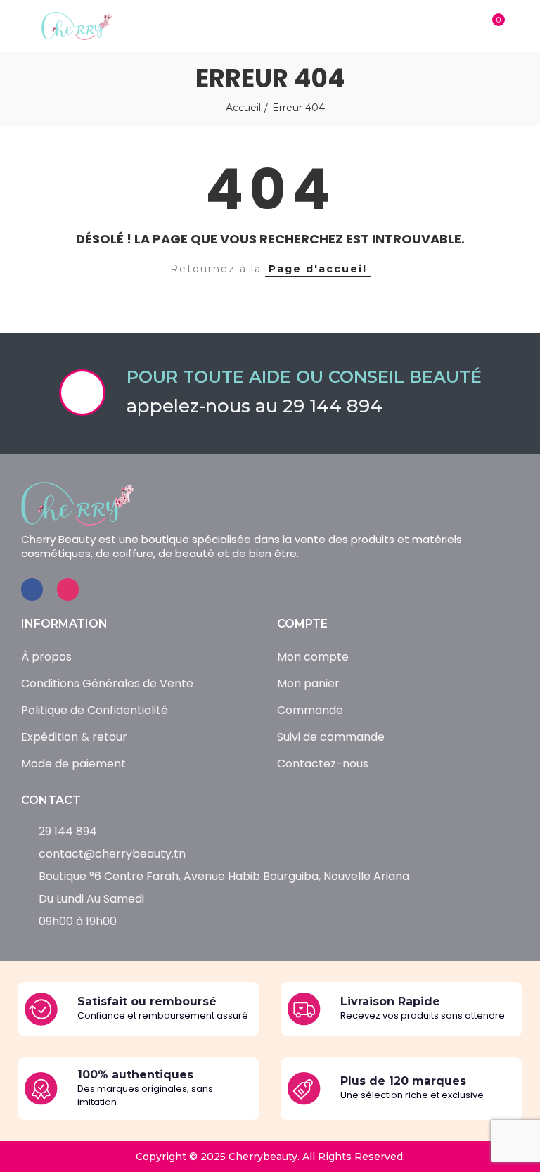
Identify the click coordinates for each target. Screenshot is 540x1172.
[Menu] (20, 26)
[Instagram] (68, 589)
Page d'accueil (318, 268)
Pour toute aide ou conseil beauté (304, 377)
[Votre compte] (519, 26)
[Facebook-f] (32, 589)
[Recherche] (464, 26)
